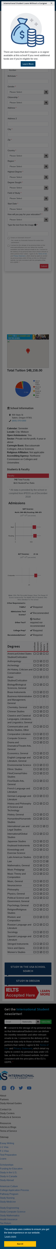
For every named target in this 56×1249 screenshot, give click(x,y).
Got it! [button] (20, 1244)
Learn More (28, 63)
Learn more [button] (10, 1236)
